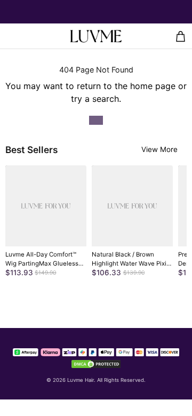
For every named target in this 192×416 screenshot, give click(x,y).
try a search (95, 98)
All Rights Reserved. (121, 380)
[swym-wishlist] (27, 36)
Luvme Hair (80, 380)
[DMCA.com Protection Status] (96, 362)
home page (152, 86)
